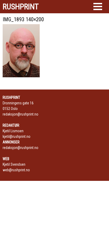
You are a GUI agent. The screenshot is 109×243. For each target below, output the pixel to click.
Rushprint (21, 7)
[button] (97, 6)
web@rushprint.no (16, 170)
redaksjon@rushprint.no (20, 114)
